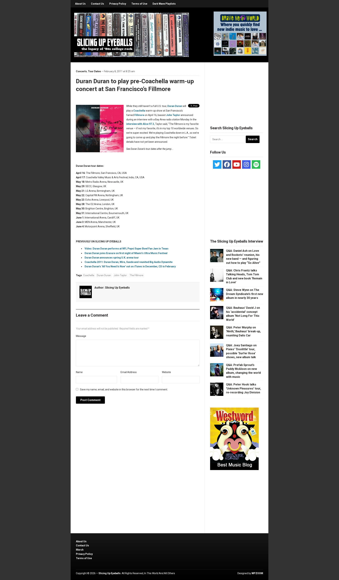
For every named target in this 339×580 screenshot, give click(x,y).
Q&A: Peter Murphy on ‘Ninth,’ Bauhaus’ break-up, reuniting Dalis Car (243, 331)
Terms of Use (139, 3)
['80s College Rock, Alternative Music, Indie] (131, 34)
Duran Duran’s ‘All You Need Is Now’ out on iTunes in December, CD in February (130, 266)
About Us (80, 3)
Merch (80, 549)
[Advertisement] (236, 90)
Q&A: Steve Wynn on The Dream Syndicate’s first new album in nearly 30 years (244, 294)
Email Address (129, 372)
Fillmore (139, 115)
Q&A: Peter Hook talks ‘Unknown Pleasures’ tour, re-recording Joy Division (243, 388)
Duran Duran (174, 106)
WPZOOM (257, 573)
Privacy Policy (117, 3)
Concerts (81, 71)
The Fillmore (136, 275)
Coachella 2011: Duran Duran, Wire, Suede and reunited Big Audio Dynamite (129, 262)
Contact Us (97, 3)
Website (166, 372)
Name (79, 372)
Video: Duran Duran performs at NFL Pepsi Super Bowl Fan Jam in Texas (126, 248)
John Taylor (173, 115)
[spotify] (256, 164)
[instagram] (246, 164)
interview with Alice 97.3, (140, 124)
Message (81, 336)
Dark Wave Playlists (164, 3)
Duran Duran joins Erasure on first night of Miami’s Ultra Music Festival (126, 253)
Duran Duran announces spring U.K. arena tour (112, 257)
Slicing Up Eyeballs (117, 287)
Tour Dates (94, 71)
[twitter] (217, 164)
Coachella (139, 110)
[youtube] (236, 164)
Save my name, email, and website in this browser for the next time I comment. (124, 389)
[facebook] (227, 164)
